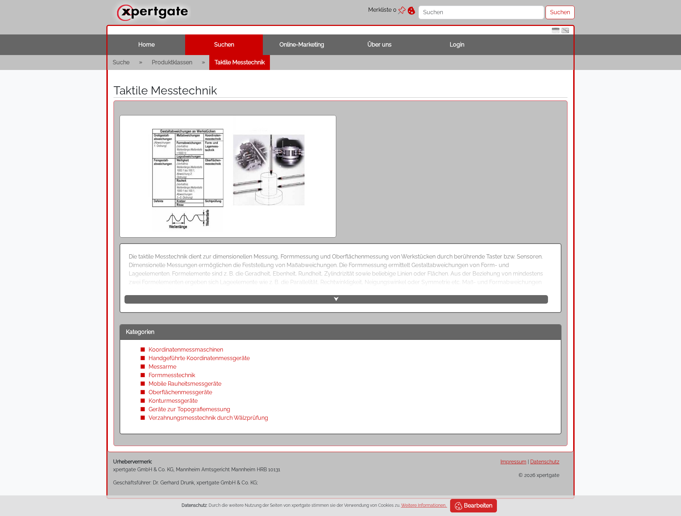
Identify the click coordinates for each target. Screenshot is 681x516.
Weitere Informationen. (424, 505)
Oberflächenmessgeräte (180, 392)
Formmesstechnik (172, 375)
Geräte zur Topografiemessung (189, 409)
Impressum (513, 461)
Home (146, 44)
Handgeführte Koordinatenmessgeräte (199, 358)
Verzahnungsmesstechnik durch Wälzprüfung (208, 417)
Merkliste (382, 9)
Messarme (162, 366)
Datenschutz (544, 461)
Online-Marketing (301, 44)
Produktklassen (172, 62)
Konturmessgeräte (173, 400)
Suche (121, 62)
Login (457, 44)
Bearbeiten (477, 505)
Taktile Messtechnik (240, 62)
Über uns (379, 44)
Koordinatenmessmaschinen (186, 349)
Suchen (224, 44)
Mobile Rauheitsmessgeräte (185, 383)
